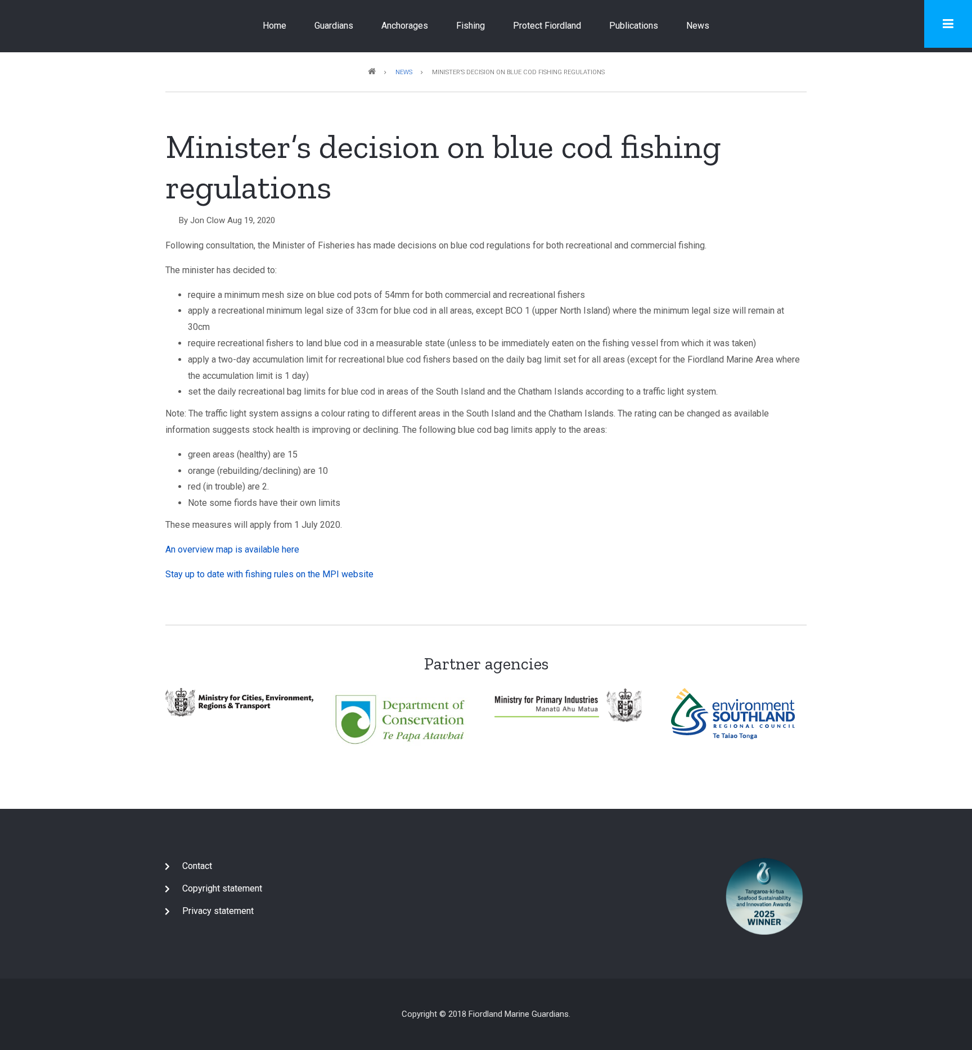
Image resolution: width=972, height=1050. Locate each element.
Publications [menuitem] (633, 25)
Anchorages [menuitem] (404, 25)
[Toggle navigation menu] (948, 24)
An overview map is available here (232, 549)
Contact (197, 866)
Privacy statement (218, 911)
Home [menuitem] (274, 25)
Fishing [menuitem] (470, 25)
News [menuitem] (697, 25)
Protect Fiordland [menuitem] (547, 25)
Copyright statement (222, 888)
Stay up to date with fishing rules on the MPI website (269, 574)
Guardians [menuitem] (333, 25)
